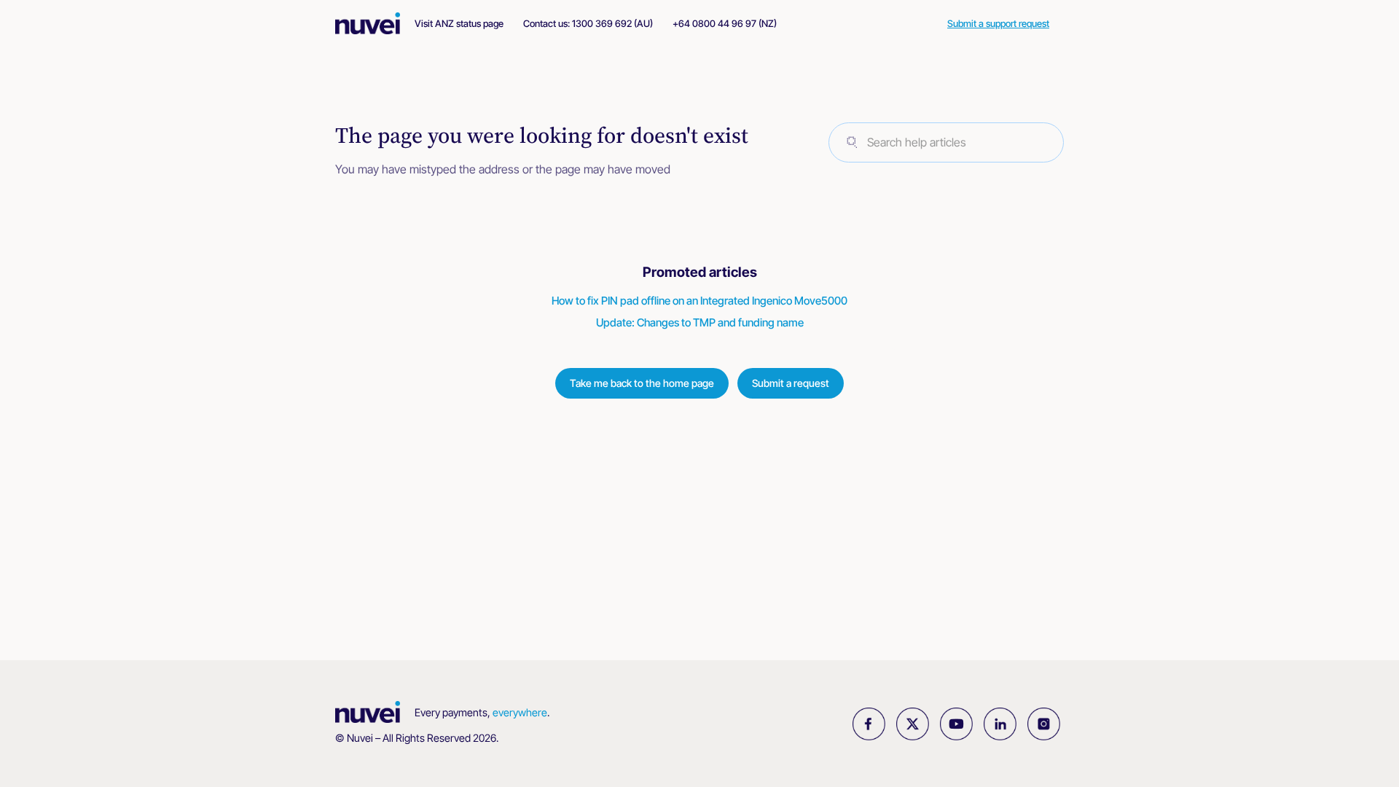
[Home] (375, 23)
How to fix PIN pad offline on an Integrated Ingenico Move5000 (699, 301)
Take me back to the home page (642, 383)
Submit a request (790, 383)
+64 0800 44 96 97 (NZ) (725, 23)
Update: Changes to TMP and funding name (700, 322)
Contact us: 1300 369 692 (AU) (588, 23)
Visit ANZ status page (459, 23)
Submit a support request (998, 23)
